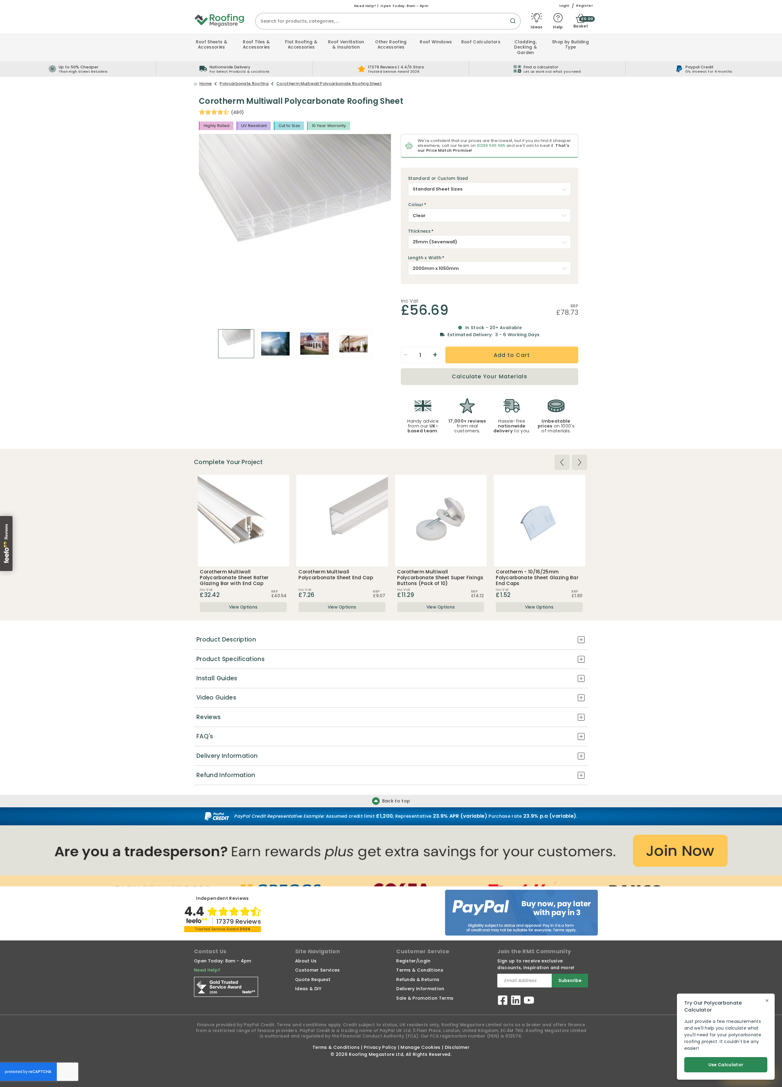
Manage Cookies (420, 1047)
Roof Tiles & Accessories (256, 44)
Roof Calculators (480, 42)
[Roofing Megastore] (219, 19)
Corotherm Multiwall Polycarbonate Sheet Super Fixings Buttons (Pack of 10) (440, 578)
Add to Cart (512, 355)
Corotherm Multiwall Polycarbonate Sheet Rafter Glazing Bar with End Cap (234, 578)
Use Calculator (725, 1065)
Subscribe (570, 980)
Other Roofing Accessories (391, 44)
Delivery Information (420, 989)
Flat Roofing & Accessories (301, 44)
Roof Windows (436, 42)
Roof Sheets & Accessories (211, 44)
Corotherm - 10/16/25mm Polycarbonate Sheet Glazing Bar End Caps (537, 578)
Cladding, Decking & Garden (525, 47)
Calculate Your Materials (489, 376)
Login (564, 5)
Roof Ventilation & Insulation (346, 44)
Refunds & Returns (417, 979)
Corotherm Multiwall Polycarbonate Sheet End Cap (335, 575)
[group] (234, 69)
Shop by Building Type (570, 44)
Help (558, 26)
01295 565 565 (491, 145)
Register (584, 5)
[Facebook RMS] (502, 1001)
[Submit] (514, 24)
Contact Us (210, 951)
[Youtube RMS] (529, 1001)
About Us (306, 961)
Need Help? (207, 970)
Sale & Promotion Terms (424, 998)
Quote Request (313, 979)
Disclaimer (457, 1047)
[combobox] (388, 21)
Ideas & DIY (308, 989)
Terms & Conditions (419, 970)
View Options (243, 607)
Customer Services (317, 970)
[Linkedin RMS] (515, 1001)
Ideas (537, 26)
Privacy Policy (380, 1047)
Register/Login (413, 961)
